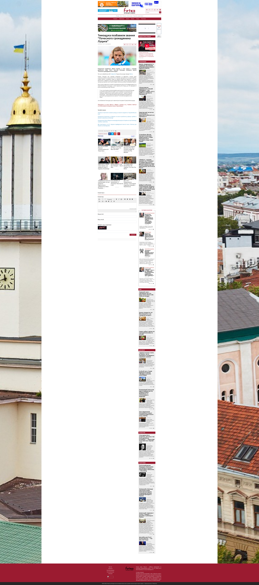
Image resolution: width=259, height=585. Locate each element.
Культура (129, 16)
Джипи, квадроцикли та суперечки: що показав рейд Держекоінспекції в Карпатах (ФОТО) (146, 66)
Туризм (135, 16)
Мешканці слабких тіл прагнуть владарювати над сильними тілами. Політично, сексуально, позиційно (149, 219)
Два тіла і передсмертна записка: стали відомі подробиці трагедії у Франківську (130, 183)
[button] (99, 199)
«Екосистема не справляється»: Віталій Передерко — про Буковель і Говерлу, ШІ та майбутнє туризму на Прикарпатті (146, 91)
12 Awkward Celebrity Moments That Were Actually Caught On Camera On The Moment (129, 149)
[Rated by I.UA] (110, 577)
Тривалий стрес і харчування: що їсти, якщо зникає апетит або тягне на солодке (146, 294)
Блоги (127, 18)
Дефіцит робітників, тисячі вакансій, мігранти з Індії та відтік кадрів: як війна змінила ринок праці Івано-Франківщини (147, 187)
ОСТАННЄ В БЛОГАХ (147, 210)
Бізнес (132, 18)
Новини (115, 18)
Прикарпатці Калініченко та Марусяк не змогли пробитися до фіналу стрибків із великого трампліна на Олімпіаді (117, 117)
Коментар (101, 197)
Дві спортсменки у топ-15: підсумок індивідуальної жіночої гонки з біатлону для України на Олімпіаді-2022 (117, 125)
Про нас (110, 566)
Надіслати (133, 234)
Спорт (137, 18)
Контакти (110, 568)
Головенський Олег (149, 267)
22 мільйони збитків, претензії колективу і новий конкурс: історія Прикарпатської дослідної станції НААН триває (146, 138)
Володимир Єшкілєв (149, 213)
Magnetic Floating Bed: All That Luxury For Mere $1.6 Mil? (117, 148)
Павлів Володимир (149, 249)
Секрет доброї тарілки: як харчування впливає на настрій (147, 333)
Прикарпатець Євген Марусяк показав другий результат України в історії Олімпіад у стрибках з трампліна (117, 121)
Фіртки (111, 104)
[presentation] (99, 199)
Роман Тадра (148, 232)
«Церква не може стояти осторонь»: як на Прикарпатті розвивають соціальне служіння (146, 355)
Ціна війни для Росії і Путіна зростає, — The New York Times (145, 538)
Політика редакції (110, 570)
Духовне (140, 16)
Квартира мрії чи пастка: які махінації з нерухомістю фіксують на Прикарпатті (146, 114)
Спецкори (110, 573)
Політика (143, 18)
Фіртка (131, 74)
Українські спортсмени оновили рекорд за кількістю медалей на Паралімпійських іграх (117, 113)
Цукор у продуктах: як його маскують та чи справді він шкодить (145, 314)
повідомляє (113, 74)
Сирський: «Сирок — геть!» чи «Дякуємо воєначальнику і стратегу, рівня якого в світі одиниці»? (149, 272)
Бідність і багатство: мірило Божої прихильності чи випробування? (149, 236)
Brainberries (117, 151)
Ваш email (101, 219)
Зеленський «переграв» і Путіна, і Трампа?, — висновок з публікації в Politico (146, 515)
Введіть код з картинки (104, 225)
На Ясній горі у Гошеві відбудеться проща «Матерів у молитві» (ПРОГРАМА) (145, 373)
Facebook (129, 104)
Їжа (121, 16)
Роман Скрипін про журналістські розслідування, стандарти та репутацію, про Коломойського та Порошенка (146, 54)
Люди (117, 16)
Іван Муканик (108, 44)
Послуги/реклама (110, 572)
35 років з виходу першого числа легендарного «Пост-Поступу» (149, 253)
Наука (124, 16)
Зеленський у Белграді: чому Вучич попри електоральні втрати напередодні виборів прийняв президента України (146, 492)
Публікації (121, 18)
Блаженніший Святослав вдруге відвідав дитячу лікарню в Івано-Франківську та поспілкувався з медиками (146, 393)
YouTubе (101, 106)
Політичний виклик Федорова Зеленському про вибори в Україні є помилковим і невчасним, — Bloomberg (146, 468)
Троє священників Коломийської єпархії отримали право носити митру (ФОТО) (146, 414)
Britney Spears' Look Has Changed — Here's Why (117, 166)
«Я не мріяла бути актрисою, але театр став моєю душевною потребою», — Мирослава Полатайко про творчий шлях (146, 438)
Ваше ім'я (101, 214)
